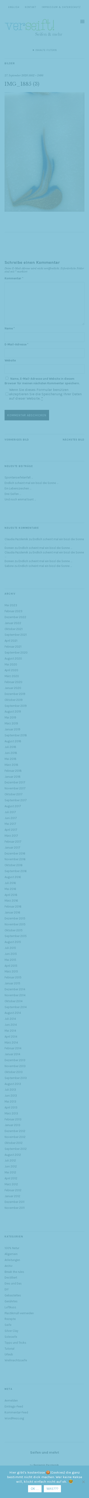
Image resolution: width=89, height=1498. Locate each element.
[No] (83, 1481)
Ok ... (35, 1488)
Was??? (52, 1488)
